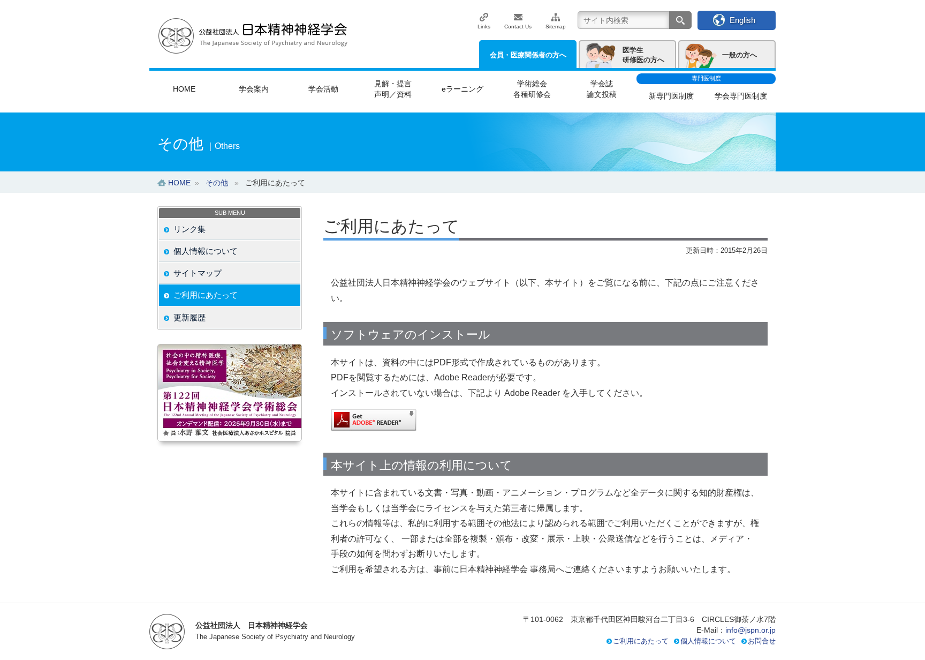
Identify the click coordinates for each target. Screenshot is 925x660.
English (742, 20)
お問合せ (762, 641)
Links (483, 26)
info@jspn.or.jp (750, 630)
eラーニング (462, 89)
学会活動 (323, 89)
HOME (184, 89)
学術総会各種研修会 (532, 89)
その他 (217, 182)
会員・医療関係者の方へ (528, 55)
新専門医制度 (671, 96)
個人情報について (205, 251)
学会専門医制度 (741, 96)
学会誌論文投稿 (602, 89)
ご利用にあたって (205, 294)
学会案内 (254, 89)
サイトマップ (197, 273)
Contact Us (518, 26)
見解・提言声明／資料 (393, 89)
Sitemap (555, 26)
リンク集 (189, 229)
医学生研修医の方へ (643, 55)
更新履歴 (189, 317)
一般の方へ (739, 55)
